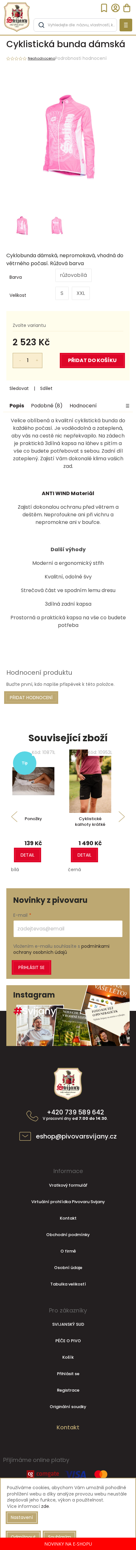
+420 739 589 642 (75, 1115)
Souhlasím (59, 1537)
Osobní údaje (68, 1268)
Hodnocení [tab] (83, 405)
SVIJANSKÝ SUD (68, 1324)
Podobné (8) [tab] (47, 405)
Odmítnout (23, 1537)
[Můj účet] (115, 8)
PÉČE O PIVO (68, 1341)
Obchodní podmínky (68, 1235)
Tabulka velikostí (68, 1284)
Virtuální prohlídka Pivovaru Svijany (68, 1202)
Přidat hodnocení (31, 697)
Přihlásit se (31, 967)
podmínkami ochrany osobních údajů (61, 949)
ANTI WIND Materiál (68, 493)
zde (45, 1506)
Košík (68, 1357)
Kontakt (68, 1218)
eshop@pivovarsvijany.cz (76, 1136)
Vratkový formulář (68, 1185)
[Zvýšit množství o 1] (39, 356)
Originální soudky (68, 1407)
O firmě (68, 1251)
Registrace (68, 1390)
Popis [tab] (16, 405)
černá (74, 869)
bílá (15, 869)
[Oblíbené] (104, 8)
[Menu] (126, 25)
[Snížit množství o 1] (16, 356)
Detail (27, 855)
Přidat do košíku (92, 360)
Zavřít (61, 389)
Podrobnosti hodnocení (81, 58)
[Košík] (126, 8)
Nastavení (22, 1517)
